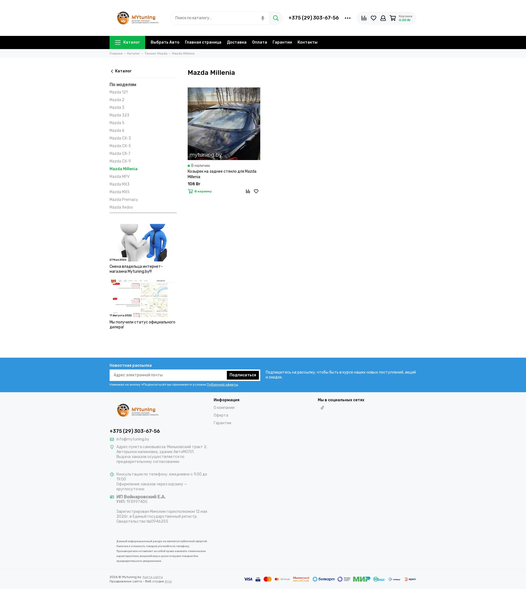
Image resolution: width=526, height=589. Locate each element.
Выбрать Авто (165, 42)
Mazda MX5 (120, 192)
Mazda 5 (117, 123)
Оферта (221, 415)
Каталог (131, 42)
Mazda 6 (117, 130)
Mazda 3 (117, 107)
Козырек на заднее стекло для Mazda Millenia (222, 174)
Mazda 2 (117, 100)
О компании (224, 407)
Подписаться (243, 375)
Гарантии (282, 42)
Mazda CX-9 (120, 161)
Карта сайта (153, 577)
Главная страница (203, 42)
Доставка (237, 42)
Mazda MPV (120, 176)
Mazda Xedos (121, 207)
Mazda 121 (119, 92)
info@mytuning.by (132, 439)
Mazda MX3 (120, 184)
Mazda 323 (119, 115)
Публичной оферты (222, 384)
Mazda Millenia (124, 169)
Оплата (259, 42)
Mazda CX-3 (120, 138)
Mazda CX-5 (120, 146)
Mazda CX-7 (120, 153)
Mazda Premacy (124, 199)
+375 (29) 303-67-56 (313, 18)
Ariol (168, 581)
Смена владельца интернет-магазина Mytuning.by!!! (136, 269)
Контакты (308, 42)
